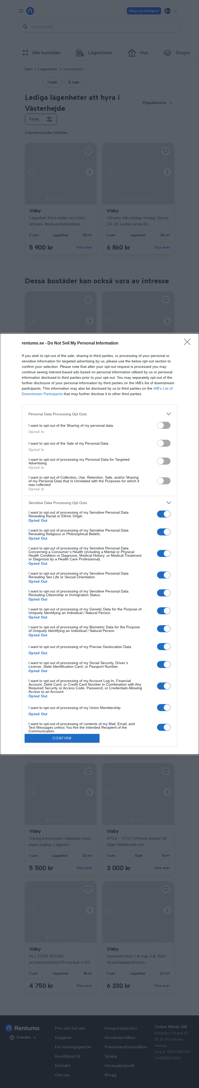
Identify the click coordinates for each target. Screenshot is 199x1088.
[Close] (189, 343)
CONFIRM (62, 738)
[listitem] (99, 414)
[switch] (163, 425)
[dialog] (99, 543)
